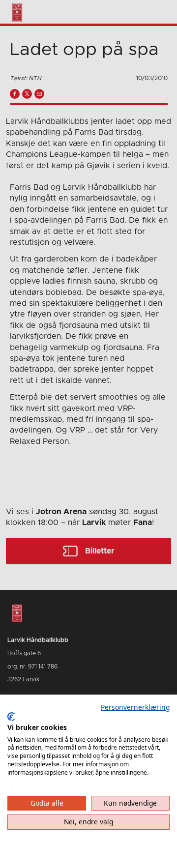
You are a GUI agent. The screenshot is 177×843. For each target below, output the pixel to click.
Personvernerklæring (135, 707)
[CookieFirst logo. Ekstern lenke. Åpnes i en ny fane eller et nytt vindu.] (11, 716)
